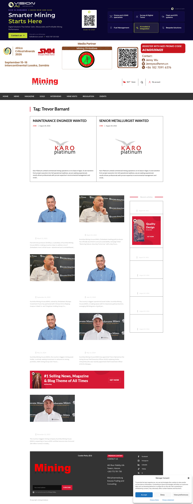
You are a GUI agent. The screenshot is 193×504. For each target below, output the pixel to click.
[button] (188, 478)
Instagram (145, 461)
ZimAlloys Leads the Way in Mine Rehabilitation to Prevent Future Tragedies (51, 230)
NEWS (32, 238)
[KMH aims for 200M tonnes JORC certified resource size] (52, 408)
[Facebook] (139, 457)
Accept (144, 495)
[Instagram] (139, 461)
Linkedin (144, 465)
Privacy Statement (168, 500)
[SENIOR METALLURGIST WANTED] (129, 148)
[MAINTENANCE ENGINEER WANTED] (63, 148)
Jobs (35, 126)
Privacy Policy (154, 500)
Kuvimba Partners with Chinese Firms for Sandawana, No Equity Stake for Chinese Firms (50, 289)
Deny (162, 495)
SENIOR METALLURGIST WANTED (124, 120)
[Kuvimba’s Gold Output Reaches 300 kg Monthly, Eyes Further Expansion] (101, 267)
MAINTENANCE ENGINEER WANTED (60, 120)
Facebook (145, 456)
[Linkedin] (139, 465)
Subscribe (67, 487)
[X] (139, 473)
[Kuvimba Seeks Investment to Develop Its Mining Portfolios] (52, 326)
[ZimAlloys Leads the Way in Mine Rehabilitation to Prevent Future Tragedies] (52, 208)
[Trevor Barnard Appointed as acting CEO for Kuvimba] (101, 326)
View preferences (181, 495)
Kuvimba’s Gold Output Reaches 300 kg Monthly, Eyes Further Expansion (100, 289)
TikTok (144, 469)
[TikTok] (139, 469)
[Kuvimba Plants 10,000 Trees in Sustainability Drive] (101, 208)
